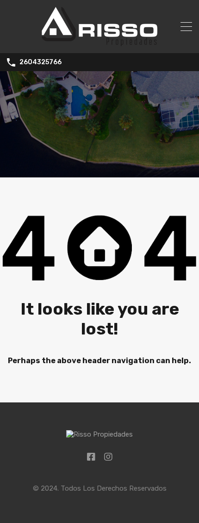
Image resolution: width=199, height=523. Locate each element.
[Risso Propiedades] (99, 42)
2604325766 (40, 62)
